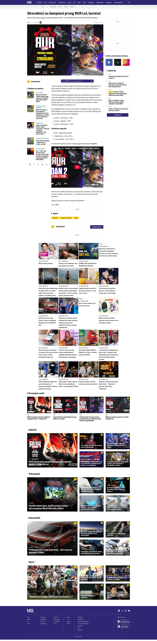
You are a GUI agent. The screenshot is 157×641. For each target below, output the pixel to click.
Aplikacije (80, 626)
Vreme (68, 623)
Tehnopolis (57, 619)
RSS (79, 628)
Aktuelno (84, 485)
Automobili (57, 621)
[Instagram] (126, 62)
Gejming (31, 503)
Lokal (55, 623)
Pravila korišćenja (83, 621)
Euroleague (110, 590)
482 (32, 92)
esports (55, 218)
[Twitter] (117, 62)
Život (28, 623)
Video (68, 617)
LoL (28, 22)
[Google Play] (123, 622)
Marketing (80, 617)
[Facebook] (109, 62)
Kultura (42, 621)
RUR (57, 205)
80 (32, 106)
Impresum (80, 619)
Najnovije (39, 2)
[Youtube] (129, 610)
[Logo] (29, 2)
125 (32, 138)
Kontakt (80, 630)
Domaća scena (85, 459)
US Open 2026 (33, 594)
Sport (29, 619)
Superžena (43, 623)
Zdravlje (42, 617)
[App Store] (123, 626)
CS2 (82, 443)
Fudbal (83, 573)
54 (32, 123)
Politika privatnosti (83, 623)
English (69, 621)
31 (101, 585)
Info (28, 617)
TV (67, 619)
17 (128, 496)
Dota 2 (109, 459)
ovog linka (93, 144)
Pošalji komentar (97, 227)
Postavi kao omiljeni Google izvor (72, 81)
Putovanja (43, 619)
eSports (56, 617)
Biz (28, 621)
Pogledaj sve (117, 115)
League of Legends (66, 218)
